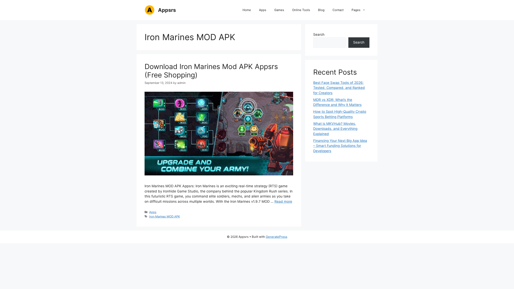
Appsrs (167, 10)
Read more (283, 201)
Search (318, 35)
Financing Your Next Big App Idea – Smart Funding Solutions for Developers (340, 146)
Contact (338, 10)
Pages (356, 10)
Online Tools (301, 10)
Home (247, 10)
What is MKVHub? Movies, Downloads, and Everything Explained (335, 129)
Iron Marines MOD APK (164, 216)
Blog (321, 10)
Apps (262, 10)
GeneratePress (276, 237)
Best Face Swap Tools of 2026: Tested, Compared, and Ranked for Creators (339, 88)
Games (279, 10)
